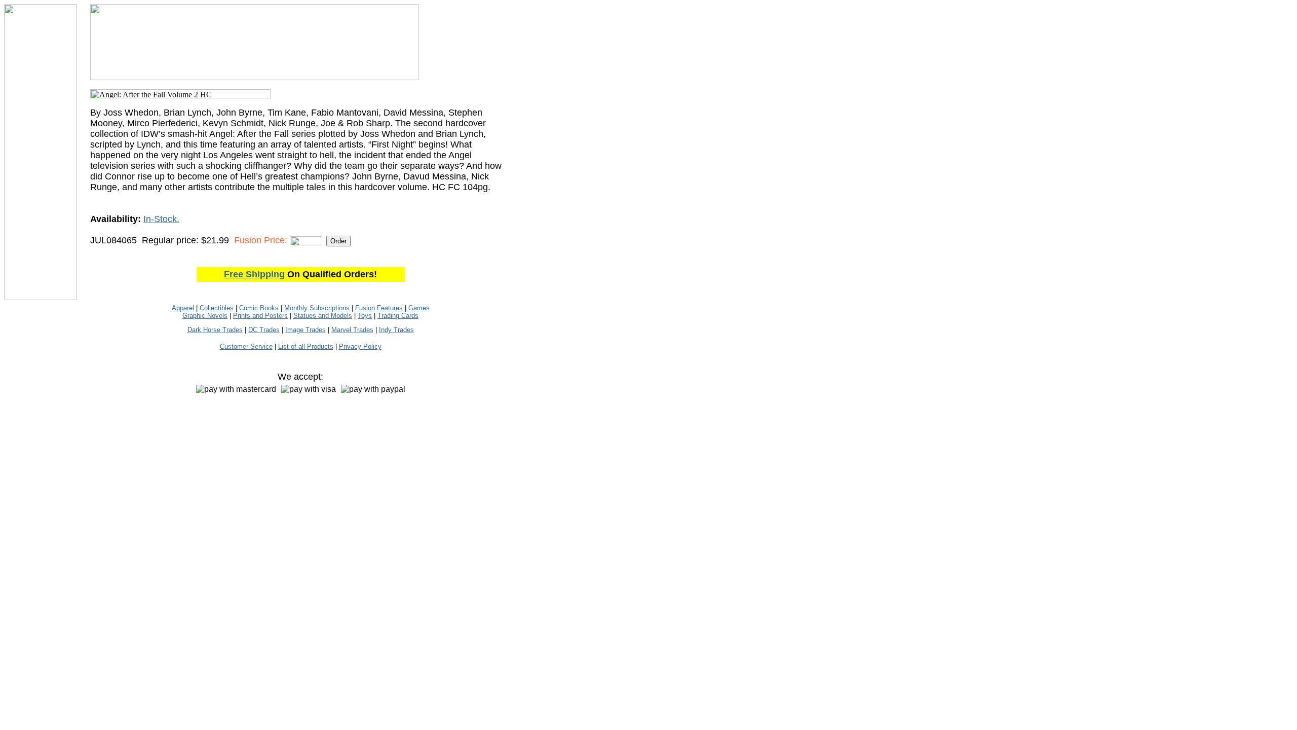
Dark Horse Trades (215, 330)
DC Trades (264, 330)
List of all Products (305, 346)
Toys (365, 315)
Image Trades (305, 330)
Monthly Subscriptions (317, 308)
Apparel (183, 308)
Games (419, 308)
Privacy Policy (360, 346)
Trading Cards (397, 315)
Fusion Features (379, 308)
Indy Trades (396, 330)
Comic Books (259, 308)
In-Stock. (161, 219)
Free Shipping (254, 274)
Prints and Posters (260, 315)
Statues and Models (322, 315)
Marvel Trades (352, 330)
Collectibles (217, 308)
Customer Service (246, 346)
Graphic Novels (204, 315)
